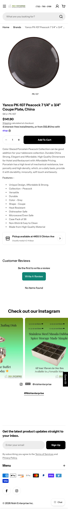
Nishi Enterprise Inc (22, 503)
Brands (17, 27)
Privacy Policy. (10, 457)
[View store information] (60, 238)
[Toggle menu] (4, 6)
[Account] (57, 6)
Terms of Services (44, 454)
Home (6, 27)
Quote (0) (65, 379)
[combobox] (34, 16)
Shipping (7, 123)
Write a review (34, 276)
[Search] (61, 16)
